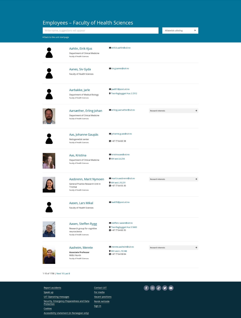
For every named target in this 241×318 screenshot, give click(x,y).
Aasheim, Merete (81, 247)
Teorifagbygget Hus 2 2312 (124, 93)
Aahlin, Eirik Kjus (80, 48)
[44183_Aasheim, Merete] (54, 254)
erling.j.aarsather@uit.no (123, 110)
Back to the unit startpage (56, 37)
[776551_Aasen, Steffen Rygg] (54, 229)
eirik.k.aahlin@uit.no (121, 47)
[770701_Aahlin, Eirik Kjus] (54, 52)
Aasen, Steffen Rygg (83, 224)
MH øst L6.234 (118, 158)
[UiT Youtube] (171, 288)
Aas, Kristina (77, 155)
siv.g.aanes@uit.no (120, 68)
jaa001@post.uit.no (120, 89)
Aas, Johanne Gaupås (83, 134)
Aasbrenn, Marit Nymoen (86, 179)
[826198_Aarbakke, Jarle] (54, 94)
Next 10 (60, 273)
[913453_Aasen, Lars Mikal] (54, 207)
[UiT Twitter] (164, 288)
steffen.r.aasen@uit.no (122, 223)
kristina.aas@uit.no (120, 154)
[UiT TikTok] (158, 288)
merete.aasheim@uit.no (122, 246)
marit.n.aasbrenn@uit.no (123, 178)
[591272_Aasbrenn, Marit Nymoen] (54, 185)
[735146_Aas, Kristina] (54, 161)
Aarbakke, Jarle (79, 90)
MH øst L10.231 (118, 182)
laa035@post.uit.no (120, 202)
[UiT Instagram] (152, 288)
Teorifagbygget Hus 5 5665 (124, 227)
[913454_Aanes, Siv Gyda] (54, 73)
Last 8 (67, 273)
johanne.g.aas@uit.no (121, 133)
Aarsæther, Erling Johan (85, 111)
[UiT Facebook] (146, 288)
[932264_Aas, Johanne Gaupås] (54, 138)
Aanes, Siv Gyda (80, 69)
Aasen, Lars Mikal (81, 203)
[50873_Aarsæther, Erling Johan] (54, 116)
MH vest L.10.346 (119, 251)
